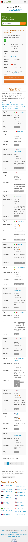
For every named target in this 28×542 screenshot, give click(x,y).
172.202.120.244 (21, 489)
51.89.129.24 (20, 499)
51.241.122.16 (7, 498)
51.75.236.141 (7, 502)
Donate (18, 536)
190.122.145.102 (7, 489)
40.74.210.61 (20, 502)
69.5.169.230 (6, 496)
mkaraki (19, 196)
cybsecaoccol (21, 173)
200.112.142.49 (21, 511)
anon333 (19, 339)
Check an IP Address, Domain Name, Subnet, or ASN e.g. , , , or (13, 17)
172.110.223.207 (7, 491)
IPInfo (15, 73)
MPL (17, 414)
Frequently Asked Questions (17, 534)
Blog (2, 534)
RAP (18, 390)
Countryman (20, 221)
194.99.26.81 (6, 514)
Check (23, 23)
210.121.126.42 (7, 510)
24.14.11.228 (20, 505)
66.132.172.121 (21, 496)
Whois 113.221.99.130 (14, 82)
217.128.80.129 (7, 485)
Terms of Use (20, 530)
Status (13, 536)
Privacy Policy (13, 532)
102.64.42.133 (21, 493)
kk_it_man (20, 132)
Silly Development (17, 150)
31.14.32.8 (6, 504)
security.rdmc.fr (18, 291)
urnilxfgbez (20, 112)
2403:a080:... (6, 508)
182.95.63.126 (21, 514)
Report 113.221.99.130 (14, 78)
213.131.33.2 (20, 508)
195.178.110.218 (21, 486)
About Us (7, 534)
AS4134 (13, 56)
